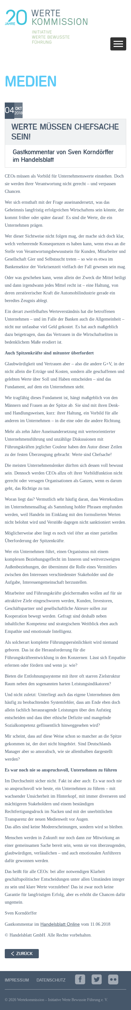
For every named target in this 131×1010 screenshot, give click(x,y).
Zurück (24, 953)
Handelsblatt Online (60, 924)
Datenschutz (51, 980)
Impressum (17, 980)
